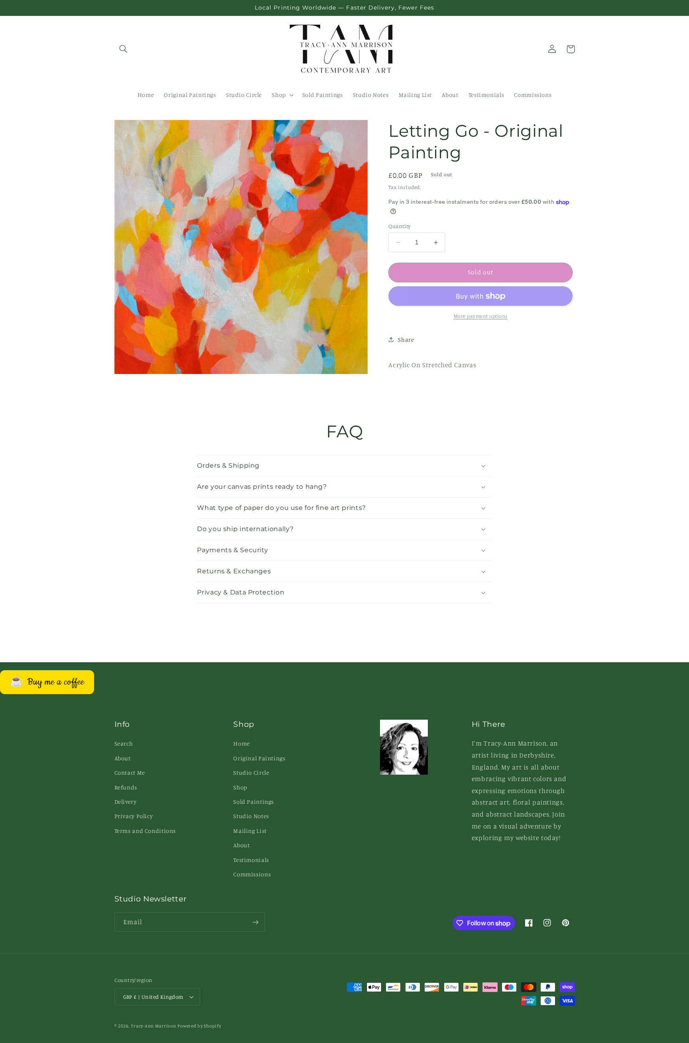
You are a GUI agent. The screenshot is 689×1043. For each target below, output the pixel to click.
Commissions (252, 874)
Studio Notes (251, 816)
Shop (240, 787)
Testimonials (251, 859)
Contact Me (129, 772)
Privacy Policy (133, 816)
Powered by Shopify (199, 1026)
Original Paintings (259, 758)
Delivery (125, 801)
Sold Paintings (253, 801)
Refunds (125, 787)
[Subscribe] (255, 922)
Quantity (399, 226)
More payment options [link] (481, 316)
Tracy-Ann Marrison (153, 1026)
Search (123, 743)
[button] (123, 49)
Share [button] (406, 339)
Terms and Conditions (145, 830)
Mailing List (250, 830)
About (122, 758)
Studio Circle (251, 772)
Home (241, 743)
